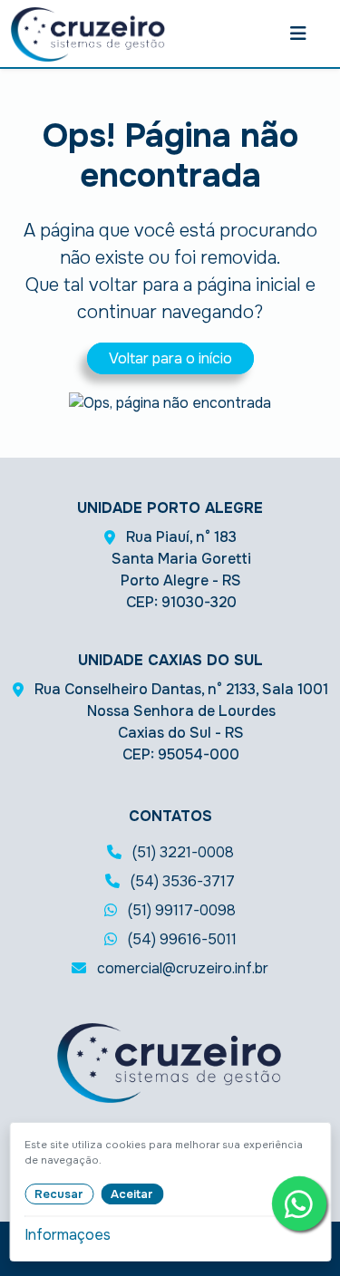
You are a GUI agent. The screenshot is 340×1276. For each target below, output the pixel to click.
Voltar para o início (170, 358)
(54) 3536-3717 (181, 881)
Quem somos (28, 591)
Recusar (58, 1194)
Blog (27, 1214)
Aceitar (132, 1194)
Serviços (27, 1060)
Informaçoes (67, 1234)
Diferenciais (27, 831)
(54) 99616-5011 (180, 939)
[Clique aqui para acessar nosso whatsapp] (299, 1203)
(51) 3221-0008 (181, 852)
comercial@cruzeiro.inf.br (180, 968)
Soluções (27, 229)
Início (26, 405)
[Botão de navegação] (298, 34)
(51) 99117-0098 (180, 910)
